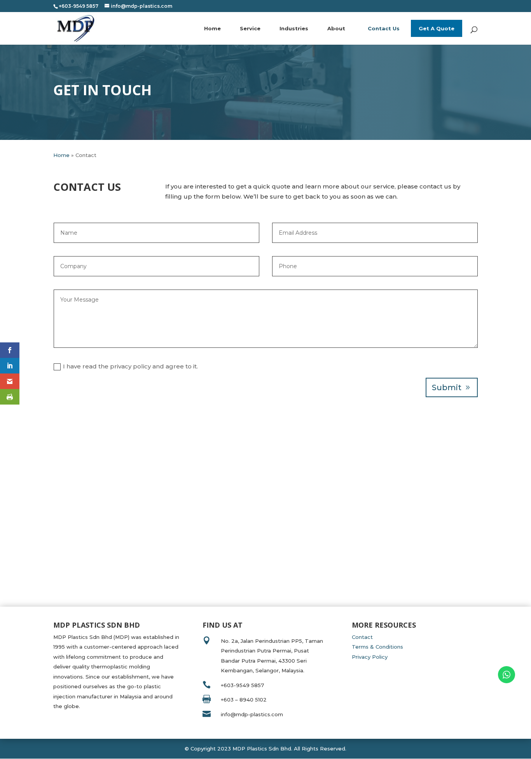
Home (212, 28)
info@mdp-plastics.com (252, 714)
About (336, 28)
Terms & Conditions (377, 647)
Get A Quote (436, 28)
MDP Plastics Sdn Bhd (261, 748)
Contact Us (384, 28)
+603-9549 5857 (242, 685)
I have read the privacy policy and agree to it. (130, 366)
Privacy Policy (370, 657)
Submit (446, 387)
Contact (362, 637)
